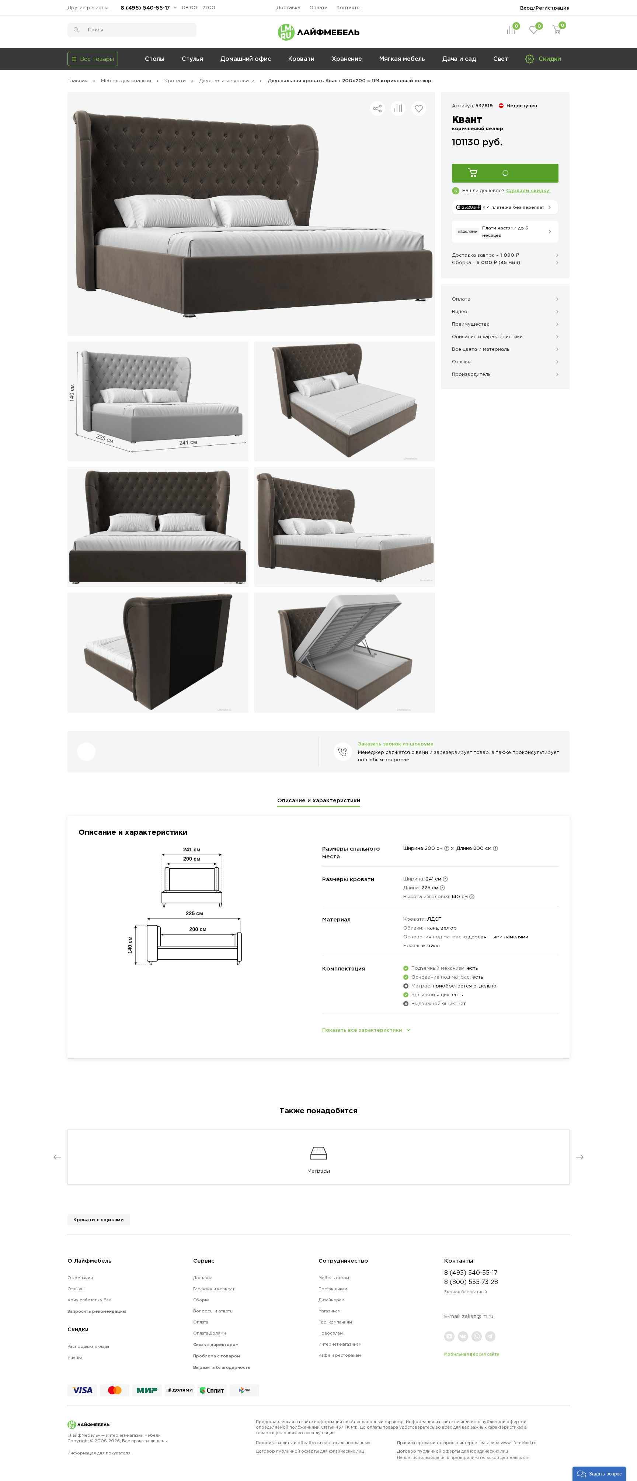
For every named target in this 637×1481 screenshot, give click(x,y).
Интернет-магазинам (340, 1344)
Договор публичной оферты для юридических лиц (463, 1454)
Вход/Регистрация (545, 7)
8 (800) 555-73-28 (471, 1281)
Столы (154, 58)
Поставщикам (332, 1289)
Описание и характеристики (318, 800)
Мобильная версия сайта (471, 1354)
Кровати (301, 58)
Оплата (318, 7)
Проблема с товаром (216, 1356)
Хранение (347, 58)
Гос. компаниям (335, 1322)
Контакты (349, 7)
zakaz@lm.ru (477, 1316)
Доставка (288, 7)
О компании (80, 1278)
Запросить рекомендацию (96, 1311)
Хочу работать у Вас (89, 1300)
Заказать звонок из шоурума (396, 743)
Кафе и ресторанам (339, 1355)
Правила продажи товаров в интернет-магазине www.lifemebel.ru (466, 1442)
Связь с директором (216, 1344)
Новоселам (330, 1333)
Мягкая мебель (402, 58)
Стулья (192, 58)
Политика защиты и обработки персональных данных (313, 1442)
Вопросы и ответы (213, 1311)
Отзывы (75, 1289)
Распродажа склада (88, 1346)
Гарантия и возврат (213, 1289)
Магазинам (329, 1311)
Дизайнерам (331, 1300)
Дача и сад (459, 58)
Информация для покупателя (98, 1453)
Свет (500, 58)
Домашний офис (245, 58)
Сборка (201, 1300)
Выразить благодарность (221, 1367)
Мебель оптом (333, 1278)
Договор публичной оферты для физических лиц (310, 1451)
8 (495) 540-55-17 (145, 7)
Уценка (75, 1357)
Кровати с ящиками (98, 1219)
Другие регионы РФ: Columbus (91, 7)
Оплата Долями (209, 1333)
